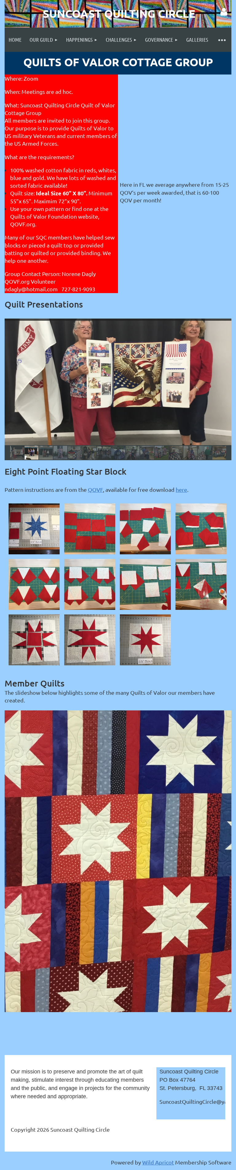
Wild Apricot (158, 1162)
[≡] (221, 40)
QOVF (95, 489)
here (181, 489)
